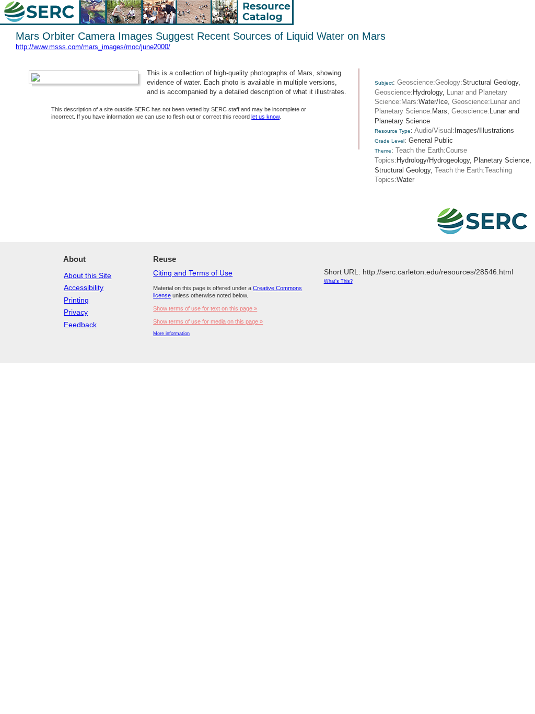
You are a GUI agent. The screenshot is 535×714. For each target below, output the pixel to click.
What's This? (338, 281)
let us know (265, 116)
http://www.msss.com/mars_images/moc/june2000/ (93, 47)
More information (171, 333)
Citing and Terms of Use (192, 273)
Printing (76, 300)
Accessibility (83, 287)
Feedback (80, 324)
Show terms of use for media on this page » (208, 321)
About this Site (87, 275)
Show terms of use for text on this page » (205, 308)
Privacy (76, 312)
